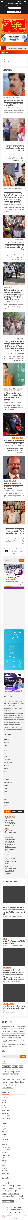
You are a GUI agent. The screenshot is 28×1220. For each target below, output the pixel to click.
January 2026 (5, 1113)
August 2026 (5, 1097)
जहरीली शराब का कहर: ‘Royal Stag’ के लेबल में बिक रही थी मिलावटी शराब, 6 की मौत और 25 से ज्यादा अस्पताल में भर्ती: (14, 703)
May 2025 (4, 1134)
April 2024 (4, 1168)
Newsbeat (13, 390)
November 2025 (6, 1118)
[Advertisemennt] (14, 38)
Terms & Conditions (11, 5)
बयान (24, 1079)
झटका (4, 1079)
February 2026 (5, 1110)
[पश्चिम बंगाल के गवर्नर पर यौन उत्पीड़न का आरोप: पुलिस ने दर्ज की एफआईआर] (14, 467)
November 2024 (6, 1150)
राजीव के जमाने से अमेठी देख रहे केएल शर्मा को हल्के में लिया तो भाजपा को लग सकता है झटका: (15, 531)
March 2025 (5, 1139)
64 (23, 548)
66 (9, 551)
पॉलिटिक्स (6, 800)
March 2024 (5, 1170)
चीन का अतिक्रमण (6, 1077)
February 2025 (5, 1142)
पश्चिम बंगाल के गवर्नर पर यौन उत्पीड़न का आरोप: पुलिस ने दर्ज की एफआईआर (13, 485)
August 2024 (5, 1157)
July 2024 (4, 1160)
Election (18, 97)
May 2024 (4, 1165)
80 (22, 551)
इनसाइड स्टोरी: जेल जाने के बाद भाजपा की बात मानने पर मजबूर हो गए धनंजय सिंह (13, 103)
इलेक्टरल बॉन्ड (5, 1074)
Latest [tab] (7, 811)
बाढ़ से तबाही (5, 1082)
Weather (6, 785)
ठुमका (8, 1079)
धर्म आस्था (6, 797)
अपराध (11, 1071)
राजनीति (22, 1082)
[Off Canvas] (2, 1)
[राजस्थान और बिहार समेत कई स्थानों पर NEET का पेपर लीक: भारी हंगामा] (14, 129)
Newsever (22, 1216)
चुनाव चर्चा (14, 1077)
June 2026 (4, 1100)
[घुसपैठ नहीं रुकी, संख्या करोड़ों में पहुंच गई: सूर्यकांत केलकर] (14, 928)
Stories (6, 774)
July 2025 (4, 1129)
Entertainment (19, 188)
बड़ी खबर (18, 1079)
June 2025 (4, 1131)
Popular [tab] (14, 811)
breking (4, 1069)
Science (17, 390)
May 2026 (4, 1102)
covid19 (10, 97)
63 (20, 548)
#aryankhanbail (6, 1066)
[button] (6, 52)
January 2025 (5, 1144)
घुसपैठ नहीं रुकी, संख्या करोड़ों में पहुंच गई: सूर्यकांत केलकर (10, 832)
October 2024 (5, 1152)
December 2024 (6, 1147)
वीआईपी (14, 1085)
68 (16, 551)
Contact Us (10, 3)
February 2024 (5, 1173)
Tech (5, 777)
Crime (14, 97)
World (5, 788)
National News (20, 338)
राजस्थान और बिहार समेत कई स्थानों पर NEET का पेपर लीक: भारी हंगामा (15, 148)
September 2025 (6, 1123)
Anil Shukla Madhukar (17, 107)
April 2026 (4, 1105)
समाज (20, 1085)
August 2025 (5, 1126)
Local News (21, 337)
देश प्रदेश (6, 794)
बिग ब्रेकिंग (6, 803)
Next (14, 553)
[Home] (3, 52)
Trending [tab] (21, 811)
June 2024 (4, 1163)
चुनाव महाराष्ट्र (21, 1077)
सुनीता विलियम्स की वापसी (7, 1087)
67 (12, 551)
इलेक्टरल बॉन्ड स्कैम (14, 1074)
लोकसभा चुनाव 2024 (7, 1085)
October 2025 (5, 1121)
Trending (6, 779)
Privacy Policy (17, 3)
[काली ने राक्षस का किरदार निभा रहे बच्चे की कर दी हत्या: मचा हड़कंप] (14, 424)
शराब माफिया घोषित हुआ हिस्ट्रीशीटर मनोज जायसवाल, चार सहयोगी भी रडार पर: (14, 1008)
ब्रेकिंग (17, 1082)
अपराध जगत (17, 1071)
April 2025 (4, 1136)
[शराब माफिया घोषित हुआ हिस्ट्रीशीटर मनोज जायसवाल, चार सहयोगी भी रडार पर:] (14, 993)
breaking (6, 97)
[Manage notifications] (3, 1216)
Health (14, 388)
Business (6, 742)
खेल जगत (6, 791)
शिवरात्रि (6, 805)
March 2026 (5, 1108)
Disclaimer (20, 5)
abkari (20, 1066)
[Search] (25, 52)
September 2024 (6, 1155)
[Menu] (6, 52)
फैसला (13, 1079)
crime (17, 1069)
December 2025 (6, 1115)
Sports (6, 771)
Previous (6, 548)
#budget (15, 1066)
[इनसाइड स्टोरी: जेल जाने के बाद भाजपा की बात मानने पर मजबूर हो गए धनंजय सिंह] (14, 84)
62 (16, 548)
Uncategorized (8, 782)
